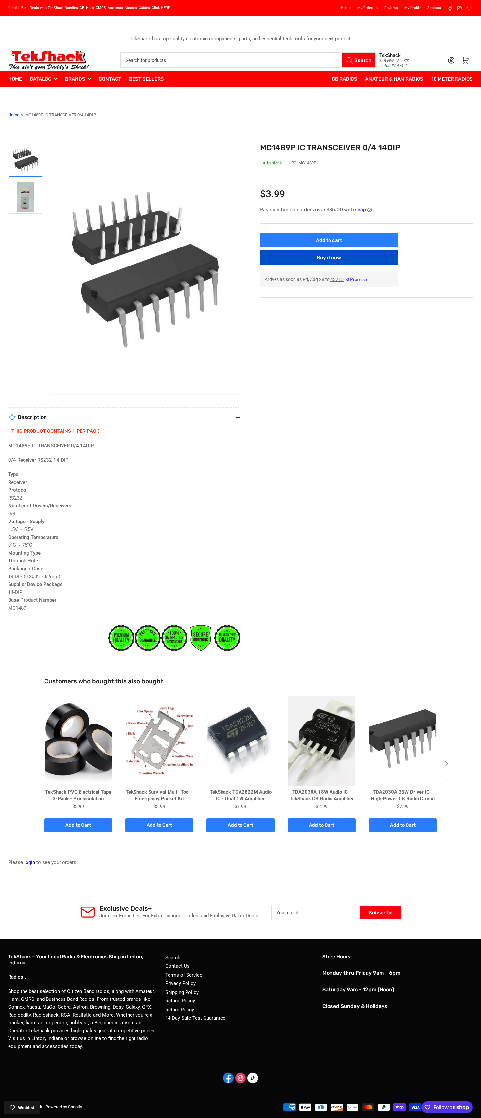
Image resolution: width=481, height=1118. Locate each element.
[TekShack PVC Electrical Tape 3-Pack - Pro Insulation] (78, 741)
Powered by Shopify (63, 1106)
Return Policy (179, 1010)
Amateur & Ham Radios (394, 79)
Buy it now (329, 258)
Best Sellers (146, 79)
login (29, 862)
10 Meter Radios (452, 79)
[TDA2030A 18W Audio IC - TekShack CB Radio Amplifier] (321, 741)
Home (346, 8)
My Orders (365, 8)
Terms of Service (183, 975)
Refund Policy (180, 1001)
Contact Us (177, 966)
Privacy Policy (180, 983)
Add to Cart (78, 825)
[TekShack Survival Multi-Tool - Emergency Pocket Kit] (159, 741)
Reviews (391, 8)
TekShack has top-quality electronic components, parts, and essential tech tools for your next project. (241, 39)
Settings (434, 8)
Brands (75, 79)
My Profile (412, 8)
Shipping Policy (182, 992)
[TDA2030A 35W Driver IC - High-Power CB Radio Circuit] (402, 741)
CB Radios (344, 79)
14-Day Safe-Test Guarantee (195, 1018)
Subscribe (381, 913)
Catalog (41, 79)
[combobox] (248, 60)
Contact (110, 79)
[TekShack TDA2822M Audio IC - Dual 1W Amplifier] (240, 741)
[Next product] (446, 764)
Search (172, 958)
